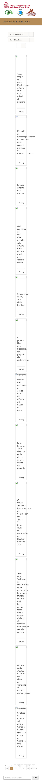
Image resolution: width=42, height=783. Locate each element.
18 (28, 768)
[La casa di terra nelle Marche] (21, 174)
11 (29, 766)
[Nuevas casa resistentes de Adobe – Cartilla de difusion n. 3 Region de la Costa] (21, 374)
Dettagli (21, 111)
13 (7, 768)
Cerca (35, 777)
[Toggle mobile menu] (37, 3)
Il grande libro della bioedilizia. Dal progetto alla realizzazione (23, 348)
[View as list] (23, 45)
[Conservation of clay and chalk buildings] (21, 283)
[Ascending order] (31, 34)
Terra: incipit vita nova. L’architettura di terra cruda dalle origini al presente (23, 88)
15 (15, 768)
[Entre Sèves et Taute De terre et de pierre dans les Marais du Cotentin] (21, 431)
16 (19, 768)
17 (24, 768)
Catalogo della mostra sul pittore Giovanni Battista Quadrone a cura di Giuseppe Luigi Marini (21, 730)
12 (33, 766)
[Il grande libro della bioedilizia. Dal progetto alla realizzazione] (21, 326)
